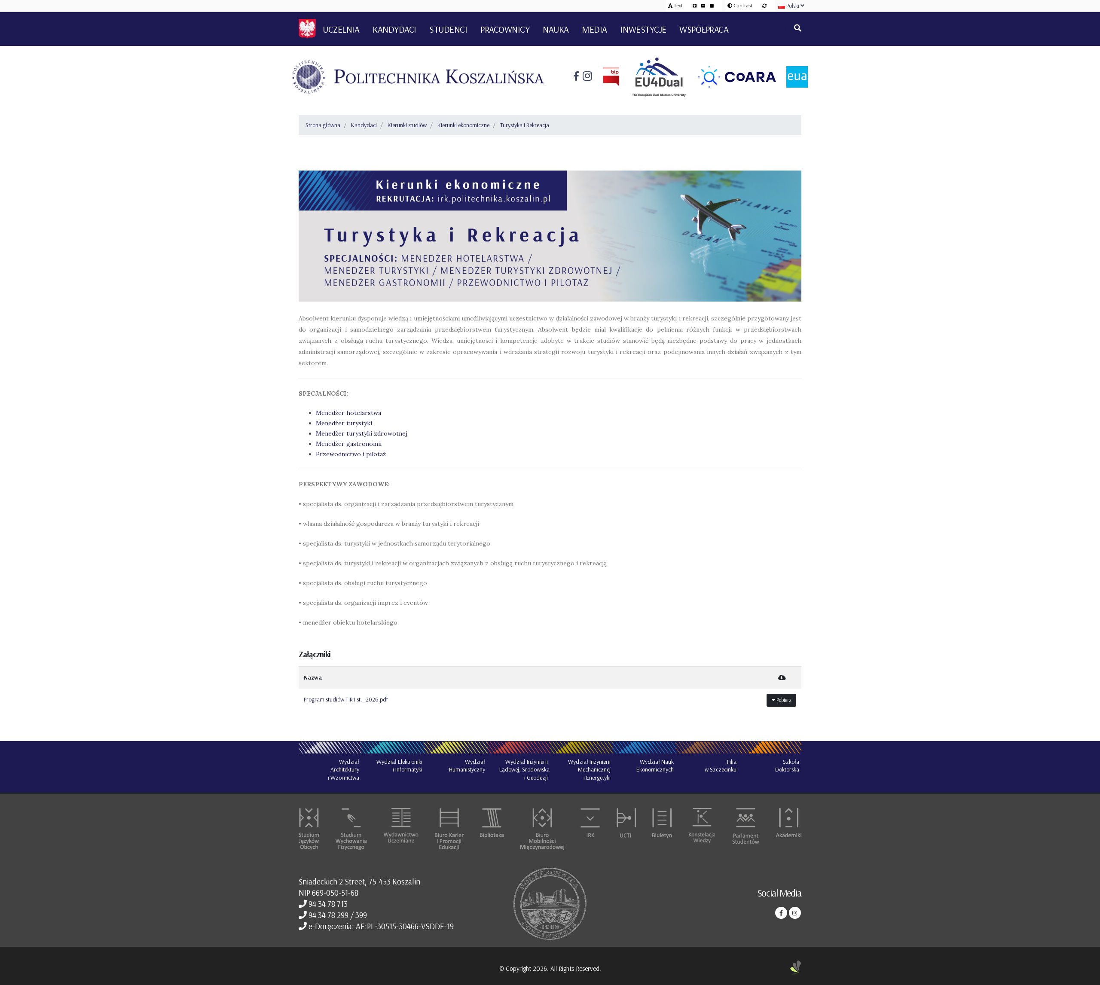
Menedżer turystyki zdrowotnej (361, 433)
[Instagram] (585, 76)
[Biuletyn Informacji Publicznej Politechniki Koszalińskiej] (606, 77)
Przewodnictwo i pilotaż (351, 454)
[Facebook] (576, 77)
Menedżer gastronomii (349, 444)
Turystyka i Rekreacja (524, 125)
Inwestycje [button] (643, 29)
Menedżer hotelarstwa (349, 413)
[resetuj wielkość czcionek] (711, 5)
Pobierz (783, 699)
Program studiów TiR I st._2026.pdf (346, 699)
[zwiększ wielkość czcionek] (695, 5)
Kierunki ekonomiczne (463, 125)
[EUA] (792, 77)
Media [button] (594, 29)
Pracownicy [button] (504, 29)
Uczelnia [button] (341, 29)
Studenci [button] (448, 29)
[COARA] (732, 77)
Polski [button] (793, 5)
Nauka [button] (556, 29)
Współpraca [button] (703, 29)
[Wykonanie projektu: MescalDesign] (795, 968)
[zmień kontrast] (764, 5)
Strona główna (323, 125)
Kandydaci (364, 125)
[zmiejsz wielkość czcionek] (704, 5)
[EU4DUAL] (654, 77)
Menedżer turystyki (344, 423)
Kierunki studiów (407, 125)
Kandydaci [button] (394, 29)
